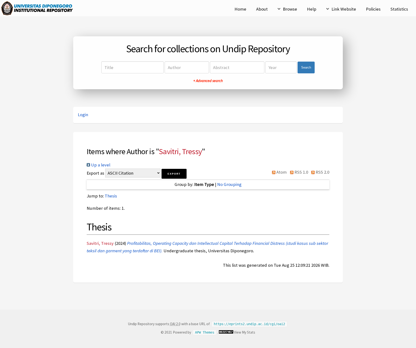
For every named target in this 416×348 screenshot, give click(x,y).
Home (240, 9)
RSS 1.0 (300, 172)
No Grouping (229, 184)
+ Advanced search (208, 80)
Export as (95, 173)
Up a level (100, 165)
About (262, 9)
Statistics (399, 9)
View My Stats (244, 332)
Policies (373, 9)
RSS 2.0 (322, 172)
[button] (174, 174)
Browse (290, 9)
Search (306, 67)
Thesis (111, 196)
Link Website (344, 9)
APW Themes (204, 332)
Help (311, 9)
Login (83, 114)
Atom (281, 172)
